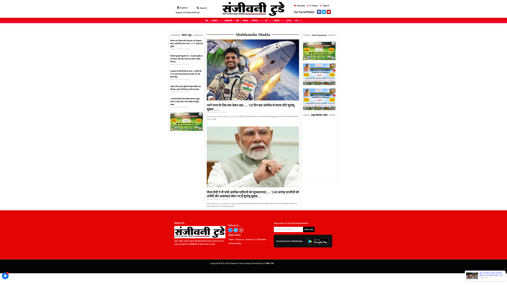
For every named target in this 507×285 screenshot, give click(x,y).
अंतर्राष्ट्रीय (228, 20)
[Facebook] (319, 12)
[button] (198, 8)
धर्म (266, 20)
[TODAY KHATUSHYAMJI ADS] (319, 84)
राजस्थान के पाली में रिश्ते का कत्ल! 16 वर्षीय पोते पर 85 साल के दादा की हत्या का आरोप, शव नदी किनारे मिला (185, 74)
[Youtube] (329, 12)
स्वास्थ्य (245, 20)
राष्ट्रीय (214, 20)
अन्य (296, 20)
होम (207, 20)
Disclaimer (261, 239)
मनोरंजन (255, 20)
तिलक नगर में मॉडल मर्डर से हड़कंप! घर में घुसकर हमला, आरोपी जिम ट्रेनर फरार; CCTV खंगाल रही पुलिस (186, 43)
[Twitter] (324, 12)
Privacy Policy (235, 243)
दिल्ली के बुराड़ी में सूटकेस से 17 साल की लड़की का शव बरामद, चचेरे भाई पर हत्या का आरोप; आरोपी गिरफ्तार (186, 59)
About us (239, 239)
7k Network (292, 263)
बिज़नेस (277, 20)
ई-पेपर (289, 20)
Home (231, 239)
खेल (237, 20)
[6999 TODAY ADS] (186, 130)
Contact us (250, 239)
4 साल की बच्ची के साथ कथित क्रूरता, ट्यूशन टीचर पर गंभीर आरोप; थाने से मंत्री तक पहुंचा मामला (185, 102)
